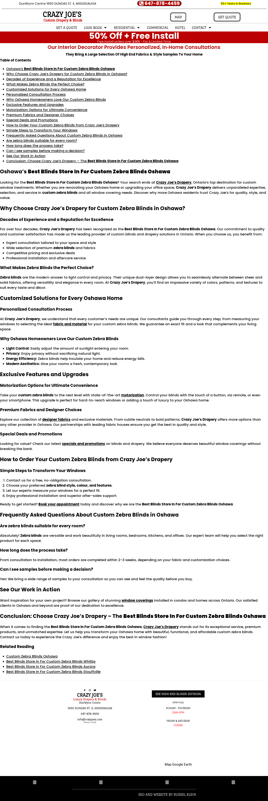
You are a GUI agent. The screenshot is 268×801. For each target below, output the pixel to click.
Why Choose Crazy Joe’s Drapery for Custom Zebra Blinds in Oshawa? (66, 74)
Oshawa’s (60, 68)
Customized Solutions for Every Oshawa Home (46, 89)
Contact (199, 27)
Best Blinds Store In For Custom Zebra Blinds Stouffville (53, 671)
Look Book (93, 27)
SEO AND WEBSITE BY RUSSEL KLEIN (167, 794)
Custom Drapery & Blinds (63, 20)
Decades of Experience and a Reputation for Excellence (53, 79)
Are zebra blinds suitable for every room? (41, 140)
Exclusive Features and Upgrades (35, 104)
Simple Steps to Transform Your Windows (42, 130)
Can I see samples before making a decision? (45, 150)
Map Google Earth (178, 764)
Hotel (180, 27)
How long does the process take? (34, 145)
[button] (34, 782)
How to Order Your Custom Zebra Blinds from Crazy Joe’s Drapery (62, 125)
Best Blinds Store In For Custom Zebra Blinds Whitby (51, 661)
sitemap (178, 702)
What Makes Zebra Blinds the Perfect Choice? (45, 84)
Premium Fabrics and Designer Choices (40, 114)
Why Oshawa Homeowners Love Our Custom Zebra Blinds (56, 99)
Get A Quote (66, 27)
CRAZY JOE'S (62, 14)
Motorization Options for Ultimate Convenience (46, 109)
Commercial (157, 27)
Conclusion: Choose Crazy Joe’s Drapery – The (92, 161)
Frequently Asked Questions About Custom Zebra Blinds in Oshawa (64, 135)
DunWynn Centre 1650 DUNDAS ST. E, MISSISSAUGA (57, 3)
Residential (124, 27)
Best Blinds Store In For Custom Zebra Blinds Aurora (50, 666)
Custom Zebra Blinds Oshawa (32, 656)
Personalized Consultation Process (36, 94)
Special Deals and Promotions (32, 120)
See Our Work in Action (25, 155)
